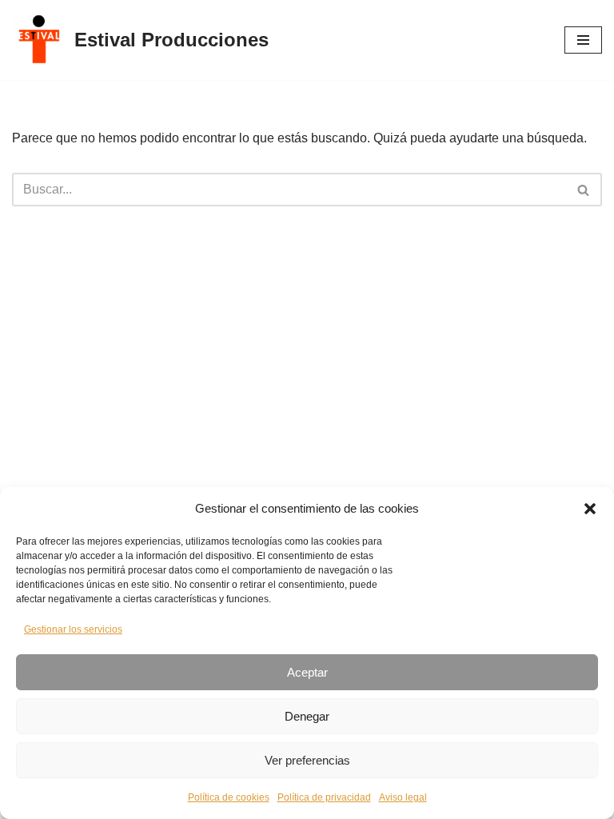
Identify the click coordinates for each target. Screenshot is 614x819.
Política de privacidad (324, 797)
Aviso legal (403, 797)
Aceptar (307, 672)
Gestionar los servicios (73, 629)
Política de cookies (228, 797)
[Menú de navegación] (583, 40)
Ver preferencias (307, 760)
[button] (590, 509)
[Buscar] (584, 189)
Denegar (307, 716)
